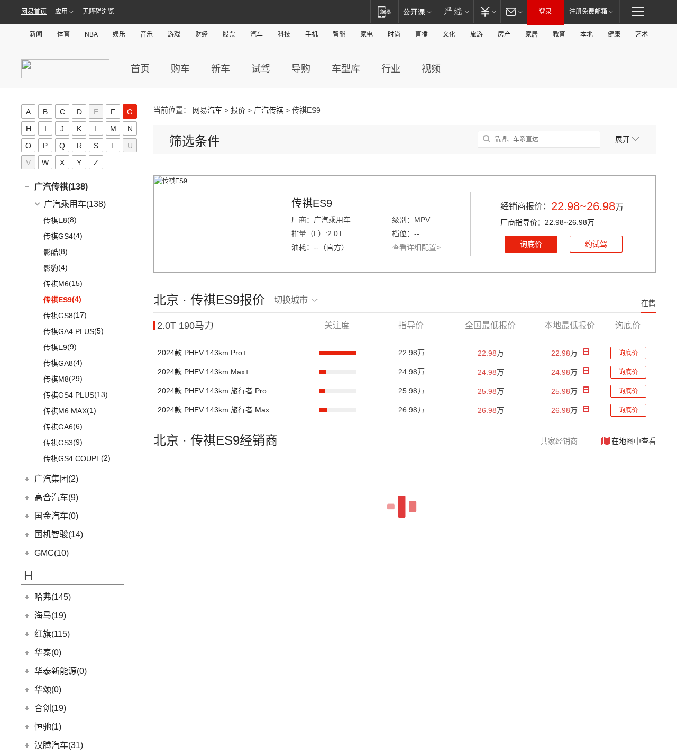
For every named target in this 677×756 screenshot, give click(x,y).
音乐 (146, 34)
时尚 (394, 34)
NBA (91, 34)
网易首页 (34, 11)
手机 (311, 34)
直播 (421, 34)
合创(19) (50, 708)
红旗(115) (52, 633)
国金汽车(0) (56, 515)
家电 (366, 34)
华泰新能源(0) (60, 671)
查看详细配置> (416, 247)
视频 (431, 69)
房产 (504, 34)
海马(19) (50, 615)
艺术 (641, 34)
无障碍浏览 (98, 11)
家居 (531, 34)
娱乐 (119, 34)
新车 (220, 69)
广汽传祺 (268, 110)
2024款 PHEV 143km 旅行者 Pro (212, 390)
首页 (140, 69)
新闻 (36, 34)
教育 (559, 34)
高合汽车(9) (56, 497)
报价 (238, 110)
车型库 (346, 69)
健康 (614, 34)
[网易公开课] (417, 11)
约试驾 (596, 244)
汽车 (256, 34)
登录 (545, 11)
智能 (339, 34)
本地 (586, 34)
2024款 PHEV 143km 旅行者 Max (213, 410)
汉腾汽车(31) (58, 745)
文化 (449, 34)
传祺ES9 (311, 203)
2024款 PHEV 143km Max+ (203, 371)
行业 (390, 69)
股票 (229, 34)
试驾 (260, 69)
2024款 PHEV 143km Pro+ (202, 352)
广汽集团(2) (56, 478)
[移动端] (384, 11)
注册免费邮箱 (588, 11)
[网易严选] (454, 11)
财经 (201, 34)
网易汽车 (207, 110)
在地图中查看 (633, 441)
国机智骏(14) (58, 534)
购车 (180, 69)
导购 (300, 69)
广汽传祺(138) (61, 186)
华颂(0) (47, 689)
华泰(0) (47, 652)
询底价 (531, 244)
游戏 (174, 34)
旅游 (476, 34)
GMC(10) (51, 552)
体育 (63, 34)
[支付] (486, 11)
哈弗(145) (52, 596)
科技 (284, 34)
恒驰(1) (47, 726)
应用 (61, 11)
